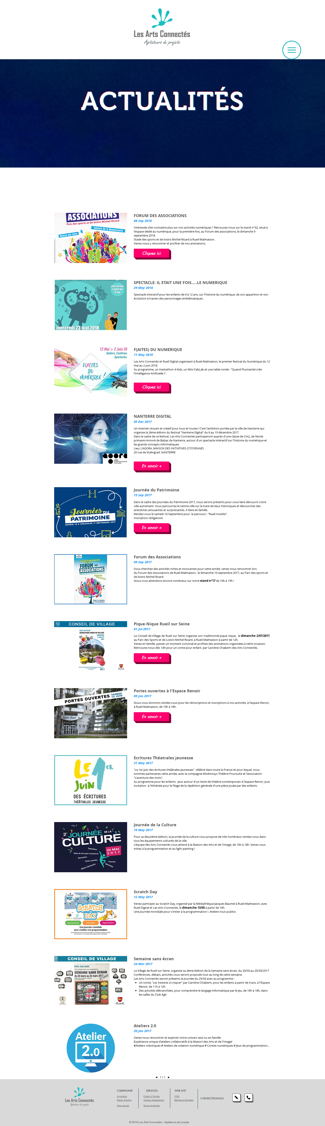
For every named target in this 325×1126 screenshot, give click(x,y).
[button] (291, 50)
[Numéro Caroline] (249, 1098)
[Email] (236, 1098)
